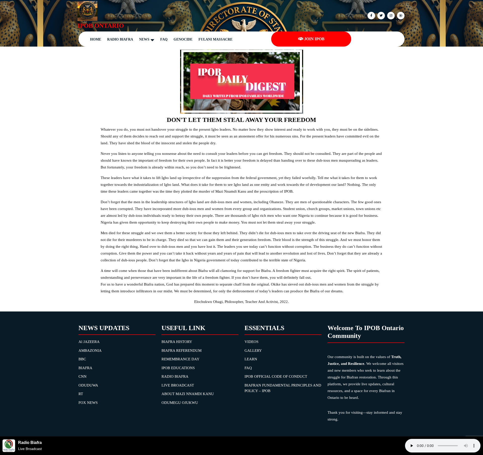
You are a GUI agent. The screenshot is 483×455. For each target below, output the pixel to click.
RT (80, 394)
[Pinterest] (390, 15)
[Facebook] (370, 15)
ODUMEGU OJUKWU (180, 403)
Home (95, 39)
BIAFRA (85, 368)
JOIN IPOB (314, 39)
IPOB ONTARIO (100, 25)
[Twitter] (380, 15)
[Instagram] (400, 15)
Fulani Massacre (215, 39)
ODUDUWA (88, 385)
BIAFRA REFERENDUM (182, 350)
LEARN (251, 359)
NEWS (144, 39)
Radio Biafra (120, 39)
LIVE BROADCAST (178, 385)
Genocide (183, 39)
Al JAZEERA (89, 342)
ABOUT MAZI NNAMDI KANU (188, 394)
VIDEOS (251, 342)
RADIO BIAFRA (175, 376)
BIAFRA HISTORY (177, 342)
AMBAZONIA (90, 350)
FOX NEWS (88, 403)
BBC (82, 359)
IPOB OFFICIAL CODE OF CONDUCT (276, 376)
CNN (82, 376)
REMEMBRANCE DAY (180, 359)
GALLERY (253, 350)
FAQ (164, 39)
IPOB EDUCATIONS (178, 368)
